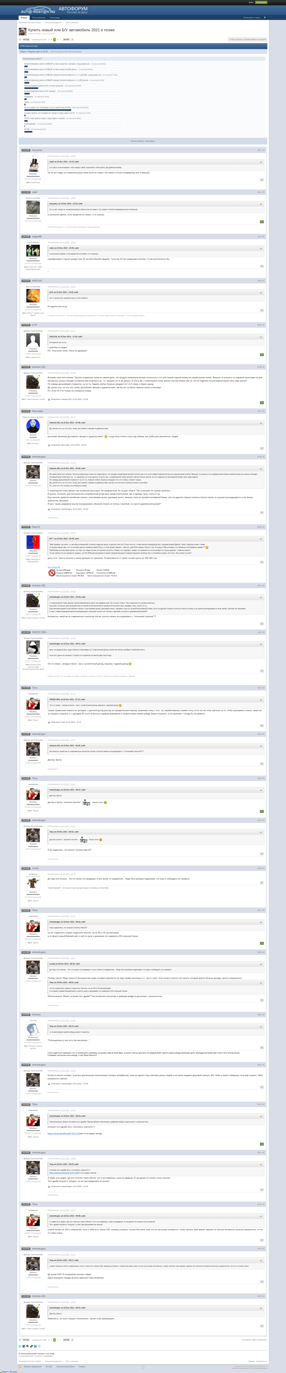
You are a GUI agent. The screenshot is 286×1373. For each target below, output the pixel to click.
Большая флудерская (53, 1361)
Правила (251, 1361)
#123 (260, 1204)
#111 (260, 632)
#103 (260, 237)
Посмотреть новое (251, 18)
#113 (260, 734)
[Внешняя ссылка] (83, 573)
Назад (26, 39)
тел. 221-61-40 (54, 567)
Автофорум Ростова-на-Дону (30, 1361)
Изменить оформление (32, 1366)
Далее (66, 39)
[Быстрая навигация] (265, 18)
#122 (260, 1153)
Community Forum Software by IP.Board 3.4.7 (250, 1366)
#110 (260, 586)
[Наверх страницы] (143, 1367)
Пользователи (38, 18)
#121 (260, 1104)
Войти (251, 2)
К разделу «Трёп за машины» (254, 1340)
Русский (49, 1366)
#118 (260, 952)
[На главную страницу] (55, 9)
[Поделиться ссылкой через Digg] (23, 1346)
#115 (260, 820)
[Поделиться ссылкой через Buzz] (27, 1346)
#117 (260, 910)
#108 (260, 457)
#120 (260, 1065)
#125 (260, 1296)
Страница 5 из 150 (39, 39)
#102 (260, 192)
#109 (260, 527)
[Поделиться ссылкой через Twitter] (20, 1346)
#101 (260, 150)
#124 (260, 1249)
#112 (260, 688)
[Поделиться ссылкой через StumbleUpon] (35, 1346)
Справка (82, 1366)
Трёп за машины (72, 1361)
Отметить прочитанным (65, 1366)
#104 (260, 281)
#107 (260, 411)
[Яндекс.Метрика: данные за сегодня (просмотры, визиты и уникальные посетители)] (8, 1372)
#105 (260, 325)
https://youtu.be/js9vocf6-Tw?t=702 (64, 1133)
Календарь (55, 18)
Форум (24, 18)
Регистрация (261, 2)
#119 (260, 1015)
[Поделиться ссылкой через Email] (39, 1346)
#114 (260, 778)
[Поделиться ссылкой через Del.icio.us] (31, 1346)
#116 (260, 868)
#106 (260, 367)
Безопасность (261, 1361)
